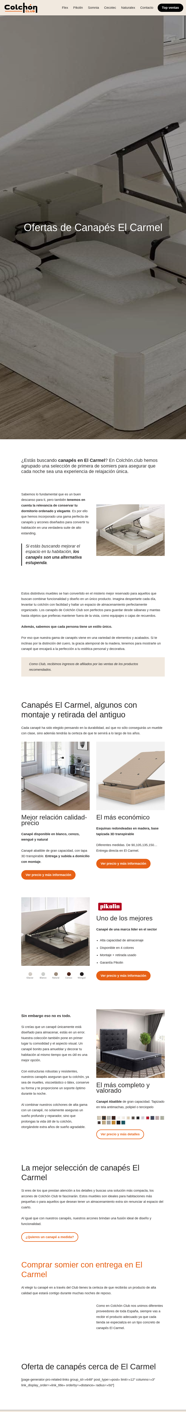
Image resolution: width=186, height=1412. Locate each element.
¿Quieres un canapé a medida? (50, 1237)
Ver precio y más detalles (120, 1134)
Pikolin (78, 7)
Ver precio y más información (48, 875)
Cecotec (110, 7)
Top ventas (170, 7)
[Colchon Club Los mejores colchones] (21, 8)
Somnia (93, 7)
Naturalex (128, 7)
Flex (65, 7)
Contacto (146, 7)
